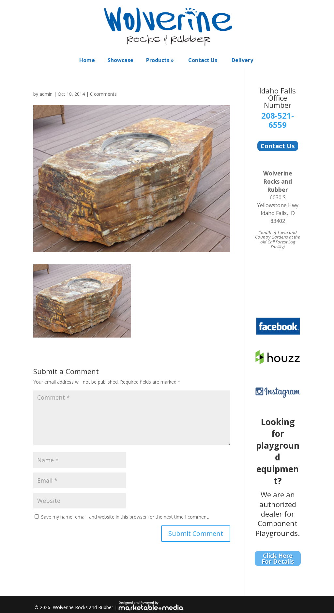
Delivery (242, 60)
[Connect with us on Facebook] (278, 334)
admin (46, 94)
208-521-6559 (277, 120)
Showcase (120, 60)
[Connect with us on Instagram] (278, 396)
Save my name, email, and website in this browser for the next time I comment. (125, 517)
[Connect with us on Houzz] (278, 363)
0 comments (103, 94)
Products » (160, 60)
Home (87, 60)
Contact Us (202, 60)
